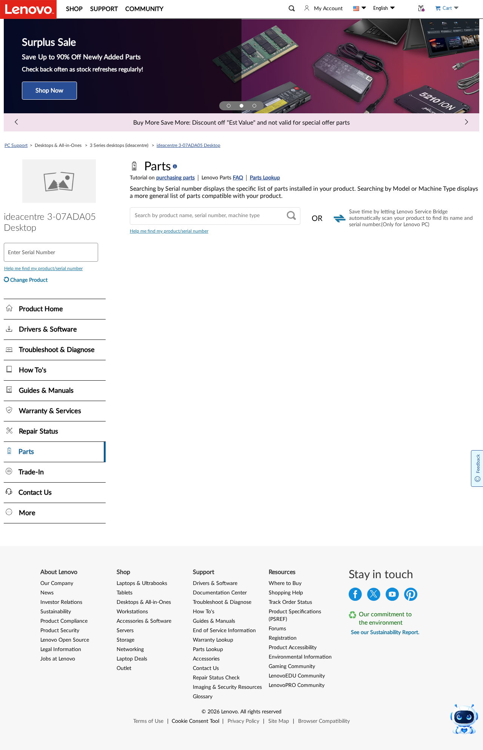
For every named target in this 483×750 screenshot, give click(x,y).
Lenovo (229, 712)
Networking (130, 649)
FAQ (238, 178)
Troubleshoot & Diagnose (222, 602)
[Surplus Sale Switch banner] (241, 106)
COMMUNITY (144, 9)
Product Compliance (64, 621)
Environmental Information (300, 657)
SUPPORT (104, 9)
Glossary (202, 696)
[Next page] (466, 122)
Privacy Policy (243, 721)
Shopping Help (286, 593)
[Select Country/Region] (359, 8)
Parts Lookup (265, 178)
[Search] (291, 216)
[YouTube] (392, 596)
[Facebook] (355, 596)
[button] (292, 8)
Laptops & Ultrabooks (142, 583)
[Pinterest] (410, 596)
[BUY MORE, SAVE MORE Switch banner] (229, 106)
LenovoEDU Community (297, 676)
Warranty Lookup (213, 640)
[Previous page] (16, 122)
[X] (373, 596)
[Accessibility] (404, 8)
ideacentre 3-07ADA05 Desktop (188, 145)
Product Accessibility (293, 647)
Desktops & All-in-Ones (144, 602)
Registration (283, 638)
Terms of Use (148, 721)
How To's (203, 611)
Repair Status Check (216, 678)
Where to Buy (285, 583)
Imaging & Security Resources (227, 687)
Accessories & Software (144, 621)
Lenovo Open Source (64, 640)
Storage (125, 640)
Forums (277, 628)
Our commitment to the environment (385, 618)
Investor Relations (61, 602)
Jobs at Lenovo (57, 659)
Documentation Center (220, 593)
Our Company (56, 583)
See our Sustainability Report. (385, 632)
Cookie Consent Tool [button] (195, 721)
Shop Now (49, 91)
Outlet (124, 668)
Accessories (206, 659)
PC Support (16, 145)
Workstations (132, 611)
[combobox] (215, 216)
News (47, 593)
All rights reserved (260, 712)
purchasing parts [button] (175, 178)
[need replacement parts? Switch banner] (254, 106)
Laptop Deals (132, 659)
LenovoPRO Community (297, 685)
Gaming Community (292, 666)
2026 (214, 712)
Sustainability (55, 611)
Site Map (278, 721)
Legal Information (60, 649)
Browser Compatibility (324, 721)
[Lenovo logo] (28, 9)
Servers (125, 630)
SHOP (74, 9)
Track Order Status (290, 602)
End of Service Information (224, 630)
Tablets (124, 593)
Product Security (59, 630)
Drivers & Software (215, 583)
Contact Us (206, 668)
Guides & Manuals (214, 621)
